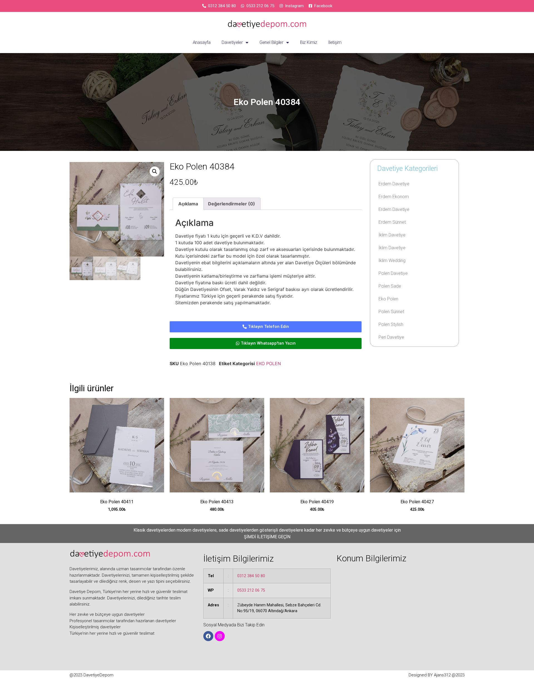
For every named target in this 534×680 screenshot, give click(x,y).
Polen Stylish (391, 324)
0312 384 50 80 (251, 576)
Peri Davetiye (391, 337)
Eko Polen (388, 299)
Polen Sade (390, 286)
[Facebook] (208, 636)
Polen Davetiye (393, 273)
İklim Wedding (392, 260)
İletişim (334, 42)
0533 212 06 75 (251, 590)
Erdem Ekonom (394, 196)
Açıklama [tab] (188, 203)
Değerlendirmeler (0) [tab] (231, 203)
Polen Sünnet (391, 311)
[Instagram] (220, 636)
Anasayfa (202, 42)
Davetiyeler (232, 42)
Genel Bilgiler (271, 42)
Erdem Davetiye (394, 183)
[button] (155, 171)
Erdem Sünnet (392, 222)
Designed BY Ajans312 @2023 (436, 674)
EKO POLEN (268, 363)
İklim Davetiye (392, 235)
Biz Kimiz (308, 42)
